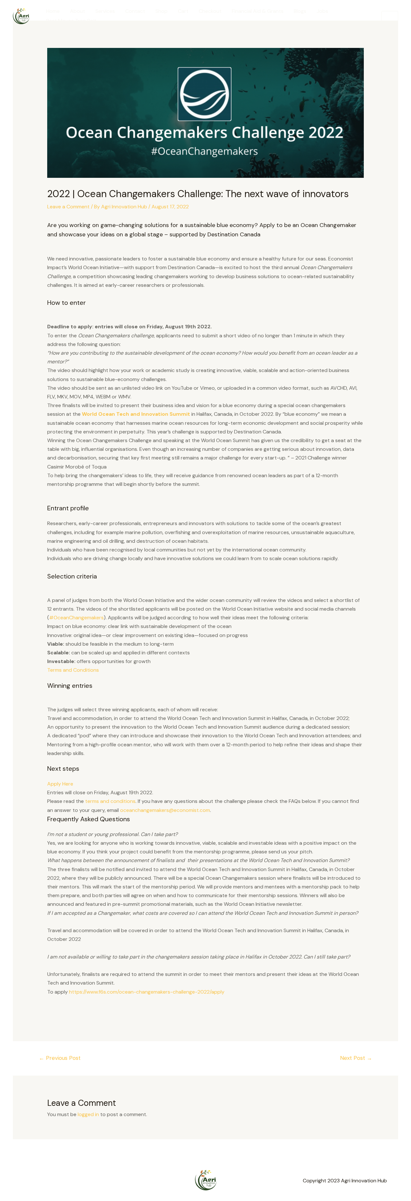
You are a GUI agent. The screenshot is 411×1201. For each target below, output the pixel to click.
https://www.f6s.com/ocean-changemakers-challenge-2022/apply (146, 991)
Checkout (210, 11)
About (77, 11)
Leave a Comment (68, 206)
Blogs (300, 11)
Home (53, 11)
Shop (161, 11)
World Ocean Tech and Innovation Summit (136, 414)
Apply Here (60, 783)
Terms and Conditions (73, 670)
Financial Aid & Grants (258, 11)
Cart (183, 11)
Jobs (322, 11)
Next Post (356, 1057)
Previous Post (60, 1057)
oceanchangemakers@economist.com (165, 810)
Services (105, 11)
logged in (88, 1114)
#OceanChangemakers (76, 617)
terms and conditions (110, 801)
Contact (135, 11)
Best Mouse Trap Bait (71, 20)
